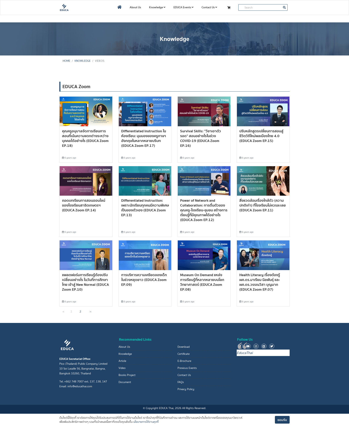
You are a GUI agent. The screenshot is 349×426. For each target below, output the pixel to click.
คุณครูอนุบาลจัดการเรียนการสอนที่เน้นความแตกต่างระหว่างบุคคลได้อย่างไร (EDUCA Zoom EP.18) (85, 138)
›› (90, 311)
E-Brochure (184, 361)
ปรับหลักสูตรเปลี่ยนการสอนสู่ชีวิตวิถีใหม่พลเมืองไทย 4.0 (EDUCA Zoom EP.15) (261, 136)
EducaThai (245, 352)
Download (184, 347)
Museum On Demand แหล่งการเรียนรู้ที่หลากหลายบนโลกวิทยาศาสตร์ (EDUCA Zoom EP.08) (202, 282)
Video (122, 368)
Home (66, 61)
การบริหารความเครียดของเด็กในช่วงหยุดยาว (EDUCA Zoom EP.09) (144, 279)
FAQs (181, 382)
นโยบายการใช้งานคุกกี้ (146, 422)
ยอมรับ (282, 419)
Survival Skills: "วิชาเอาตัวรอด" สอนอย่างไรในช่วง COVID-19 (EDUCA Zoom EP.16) (200, 138)
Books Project (127, 375)
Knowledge (156, 7)
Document (125, 382)
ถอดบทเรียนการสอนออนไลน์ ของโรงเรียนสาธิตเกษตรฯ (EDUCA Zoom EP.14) (83, 205)
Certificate (184, 354)
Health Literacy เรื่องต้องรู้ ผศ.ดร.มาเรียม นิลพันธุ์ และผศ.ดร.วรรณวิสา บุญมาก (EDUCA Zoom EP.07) (259, 282)
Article (122, 361)
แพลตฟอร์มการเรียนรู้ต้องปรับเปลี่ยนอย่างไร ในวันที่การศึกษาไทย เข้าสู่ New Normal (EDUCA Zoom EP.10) (85, 282)
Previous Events (187, 368)
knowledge (83, 61)
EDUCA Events (182, 7)
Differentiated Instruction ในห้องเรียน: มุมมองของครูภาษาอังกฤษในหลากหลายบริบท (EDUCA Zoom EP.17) (143, 138)
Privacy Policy (186, 389)
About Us (135, 7)
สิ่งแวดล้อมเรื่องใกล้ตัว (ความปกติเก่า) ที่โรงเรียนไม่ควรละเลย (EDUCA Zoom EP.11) (262, 205)
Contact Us (208, 7)
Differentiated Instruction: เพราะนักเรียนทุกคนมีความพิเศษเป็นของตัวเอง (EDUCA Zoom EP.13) (145, 207)
